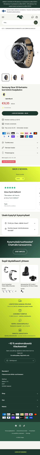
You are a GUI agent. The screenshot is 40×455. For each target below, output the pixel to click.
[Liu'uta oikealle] (37, 52)
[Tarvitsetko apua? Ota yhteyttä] (33, 17)
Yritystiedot (32, 431)
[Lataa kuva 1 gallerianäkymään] (5, 77)
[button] (3, 17)
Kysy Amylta (20, 252)
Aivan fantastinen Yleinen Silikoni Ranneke (8, 285)
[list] (20, 11)
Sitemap (28, 433)
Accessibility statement (18, 433)
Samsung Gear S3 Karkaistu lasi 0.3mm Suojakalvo (20, 28)
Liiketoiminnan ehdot (21, 431)
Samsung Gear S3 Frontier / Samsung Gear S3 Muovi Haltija (29, 285)
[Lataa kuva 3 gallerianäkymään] (22, 77)
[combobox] (20, 22)
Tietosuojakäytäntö (10, 431)
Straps (22, 437)
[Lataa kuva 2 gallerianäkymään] (14, 77)
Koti (3, 28)
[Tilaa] (33, 360)
